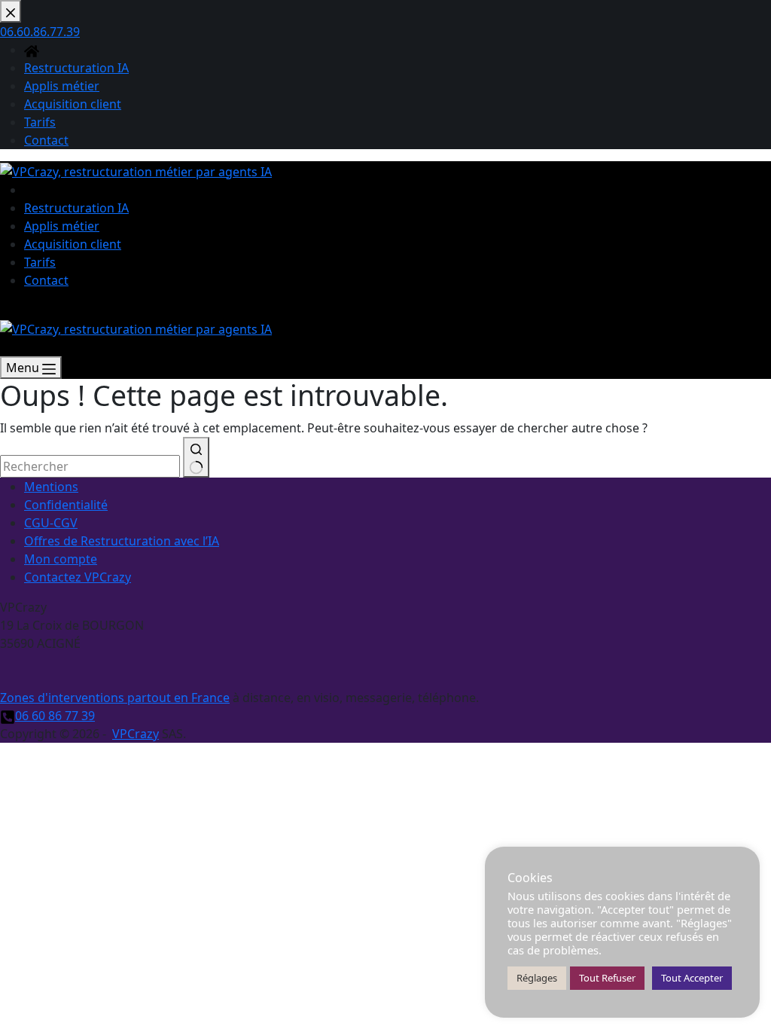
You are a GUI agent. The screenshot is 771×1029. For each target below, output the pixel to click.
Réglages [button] (537, 978)
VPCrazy (135, 733)
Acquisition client (72, 244)
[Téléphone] (7, 347)
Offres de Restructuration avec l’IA (121, 541)
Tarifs (40, 262)
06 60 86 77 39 (55, 715)
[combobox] (90, 466)
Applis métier (61, 226)
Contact (46, 280)
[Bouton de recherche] (196, 457)
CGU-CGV (51, 522)
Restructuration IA (76, 208)
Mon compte (60, 559)
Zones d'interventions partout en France (115, 697)
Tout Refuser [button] (607, 978)
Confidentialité (66, 504)
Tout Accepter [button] (692, 978)
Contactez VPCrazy (77, 577)
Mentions (51, 486)
